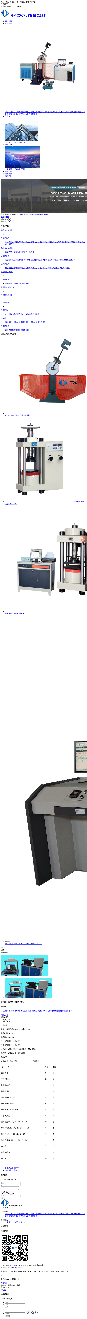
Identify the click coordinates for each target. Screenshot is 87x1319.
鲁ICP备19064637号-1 (16, 1267)
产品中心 (8, 23)
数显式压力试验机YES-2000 (15, 613)
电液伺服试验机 (48, 112)
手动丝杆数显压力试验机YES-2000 (38, 1011)
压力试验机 (38, 112)
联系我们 (8, 176)
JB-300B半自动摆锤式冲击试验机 (17, 415)
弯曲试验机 (33, 114)
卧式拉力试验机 (7, 230)
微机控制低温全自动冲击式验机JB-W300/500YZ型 (23, 944)
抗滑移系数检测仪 (12, 1168)
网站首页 (8, 21)
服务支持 (22, 142)
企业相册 (15, 142)
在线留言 (4, 1015)
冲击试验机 (9, 112)
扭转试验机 (58, 112)
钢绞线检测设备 (7, 295)
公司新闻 (8, 169)
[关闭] (3, 1290)
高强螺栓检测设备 (69, 112)
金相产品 (20, 114)
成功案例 (8, 171)
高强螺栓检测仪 (11, 1170)
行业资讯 (15, 169)
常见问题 (22, 169)
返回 (2, 217)
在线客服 (4, 1283)
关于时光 (8, 116)
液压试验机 (29, 112)
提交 (7, 1316)
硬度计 (26, 114)
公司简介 (8, 142)
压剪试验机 (12, 114)
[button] (7, 1193)
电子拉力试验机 (19, 112)
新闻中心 (8, 145)
